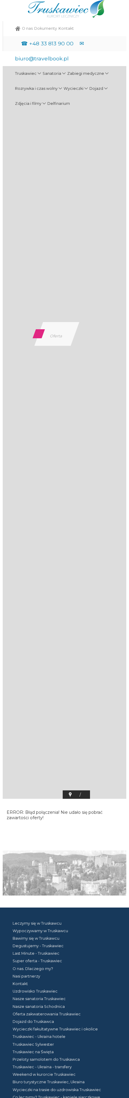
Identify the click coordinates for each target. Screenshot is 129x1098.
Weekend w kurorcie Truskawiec (44, 1074)
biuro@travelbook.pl (42, 58)
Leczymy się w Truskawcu (37, 923)
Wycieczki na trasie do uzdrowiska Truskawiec (57, 1089)
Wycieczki (73, 88)
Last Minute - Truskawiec (36, 953)
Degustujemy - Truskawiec (38, 946)
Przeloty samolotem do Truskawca (46, 1059)
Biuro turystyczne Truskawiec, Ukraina (49, 1082)
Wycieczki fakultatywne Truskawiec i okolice (55, 1029)
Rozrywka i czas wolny (36, 88)
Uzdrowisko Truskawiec (35, 991)
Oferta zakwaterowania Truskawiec (47, 1014)
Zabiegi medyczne (85, 73)
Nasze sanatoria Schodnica (39, 1006)
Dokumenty (45, 28)
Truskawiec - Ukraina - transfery (42, 1067)
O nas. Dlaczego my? (33, 968)
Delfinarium (58, 103)
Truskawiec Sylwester (33, 1044)
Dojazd (96, 88)
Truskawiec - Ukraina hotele (39, 1036)
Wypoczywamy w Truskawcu (40, 931)
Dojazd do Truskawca (33, 1021)
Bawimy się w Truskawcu (36, 938)
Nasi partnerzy (26, 976)
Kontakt (66, 28)
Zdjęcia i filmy (28, 103)
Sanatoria (52, 73)
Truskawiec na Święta (33, 1052)
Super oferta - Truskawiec (37, 961)
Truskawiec (26, 73)
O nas (27, 28)
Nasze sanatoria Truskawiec (39, 998)
